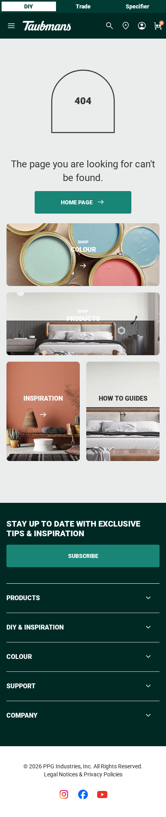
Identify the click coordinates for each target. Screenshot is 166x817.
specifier (137, 6)
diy (28, 6)
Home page (77, 202)
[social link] (63, 794)
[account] (142, 26)
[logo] (47, 26)
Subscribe (83, 556)
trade (83, 6)
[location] (126, 26)
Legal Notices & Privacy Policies (83, 774)
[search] (109, 26)
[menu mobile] (11, 26)
